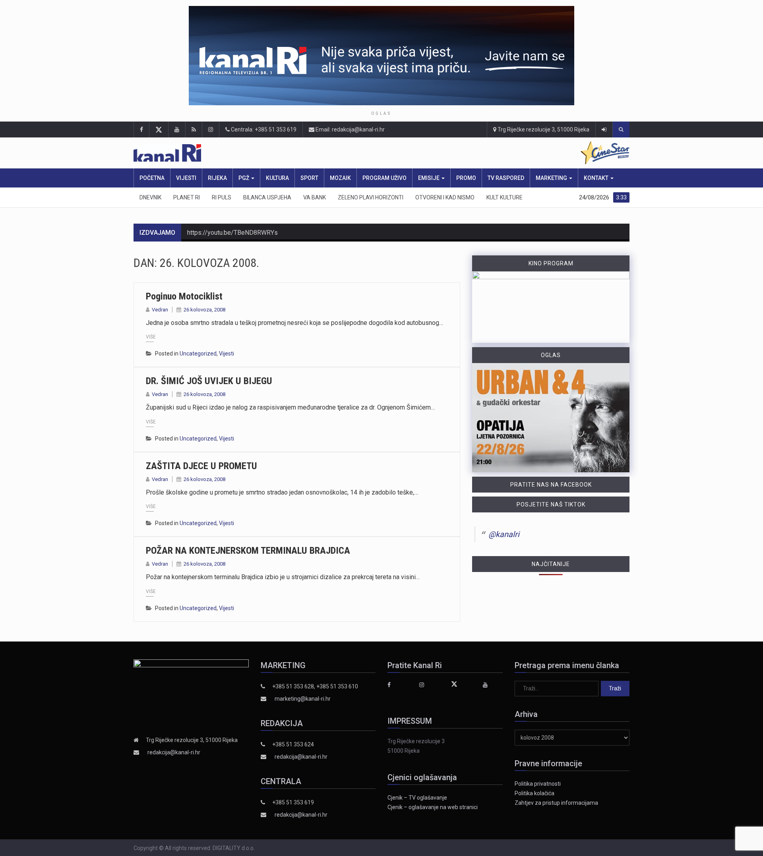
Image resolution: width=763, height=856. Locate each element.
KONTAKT (597, 178)
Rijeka (217, 178)
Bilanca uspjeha (267, 197)
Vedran (160, 310)
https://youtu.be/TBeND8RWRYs (232, 232)
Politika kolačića (534, 793)
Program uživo (384, 178)
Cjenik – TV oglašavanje (417, 797)
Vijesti (186, 178)
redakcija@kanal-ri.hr (173, 752)
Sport (309, 178)
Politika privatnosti (538, 784)
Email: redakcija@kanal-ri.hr (349, 129)
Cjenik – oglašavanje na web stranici (432, 807)
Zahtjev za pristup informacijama (556, 803)
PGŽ (244, 178)
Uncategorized (198, 353)
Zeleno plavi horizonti (370, 197)
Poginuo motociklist (184, 296)
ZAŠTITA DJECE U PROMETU (201, 465)
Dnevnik (150, 197)
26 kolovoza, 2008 (204, 310)
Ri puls (221, 197)
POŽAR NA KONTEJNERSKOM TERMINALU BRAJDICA (248, 550)
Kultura (277, 178)
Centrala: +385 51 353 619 (263, 129)
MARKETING (552, 178)
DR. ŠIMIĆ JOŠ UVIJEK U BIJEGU (209, 380)
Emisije (429, 178)
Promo (466, 178)
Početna (152, 178)
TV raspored (506, 178)
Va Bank (314, 197)
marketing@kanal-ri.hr (303, 699)
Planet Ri (186, 197)
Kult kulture (504, 197)
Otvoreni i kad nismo (444, 197)
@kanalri (503, 534)
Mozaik (340, 178)
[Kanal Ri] (277, 153)
